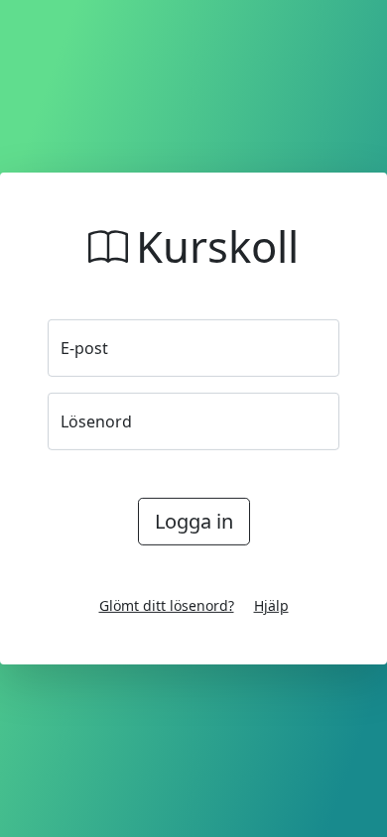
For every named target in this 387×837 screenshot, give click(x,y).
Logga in (194, 521)
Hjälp (271, 605)
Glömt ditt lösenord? (166, 605)
